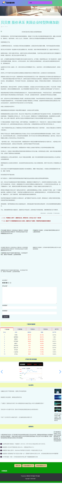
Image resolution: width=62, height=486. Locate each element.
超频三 (16, 343)
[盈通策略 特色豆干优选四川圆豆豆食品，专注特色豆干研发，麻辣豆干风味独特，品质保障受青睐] (15, 260)
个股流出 (45, 329)
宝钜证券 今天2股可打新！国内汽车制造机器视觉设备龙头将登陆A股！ (20, 409)
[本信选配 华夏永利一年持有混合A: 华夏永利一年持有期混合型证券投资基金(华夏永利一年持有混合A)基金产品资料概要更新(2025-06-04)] (15, 237)
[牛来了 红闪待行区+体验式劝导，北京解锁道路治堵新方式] (57, 417)
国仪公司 (16, 347)
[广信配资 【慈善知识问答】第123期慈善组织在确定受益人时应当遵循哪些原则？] (57, 403)
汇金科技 (16, 352)
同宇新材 (16, 341)
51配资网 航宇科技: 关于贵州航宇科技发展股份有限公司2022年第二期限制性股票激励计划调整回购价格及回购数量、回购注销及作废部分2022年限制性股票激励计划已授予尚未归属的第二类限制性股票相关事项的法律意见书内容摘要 (27, 436)
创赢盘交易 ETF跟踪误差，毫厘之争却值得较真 (13, 391)
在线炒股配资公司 (41, 465)
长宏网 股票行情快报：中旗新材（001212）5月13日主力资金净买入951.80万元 (23, 444)
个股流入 (32, 329)
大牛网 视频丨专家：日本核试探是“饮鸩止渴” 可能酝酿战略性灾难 (20, 457)
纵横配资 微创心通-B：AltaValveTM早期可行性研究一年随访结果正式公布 (22, 450)
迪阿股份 (16, 337)
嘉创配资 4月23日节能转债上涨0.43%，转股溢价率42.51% (18, 447)
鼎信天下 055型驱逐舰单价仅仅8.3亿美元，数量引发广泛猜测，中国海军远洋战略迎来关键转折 (28, 221)
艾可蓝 (16, 354)
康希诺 (16, 339)
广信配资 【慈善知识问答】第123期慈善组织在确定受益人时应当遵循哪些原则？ (22, 403)
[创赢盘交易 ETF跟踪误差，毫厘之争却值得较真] (57, 391)
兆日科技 (16, 345)
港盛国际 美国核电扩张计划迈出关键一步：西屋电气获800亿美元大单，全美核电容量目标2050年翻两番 (30, 453)
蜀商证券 (18, 465)
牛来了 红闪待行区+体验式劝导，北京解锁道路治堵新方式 (16, 417)
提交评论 (6, 316)
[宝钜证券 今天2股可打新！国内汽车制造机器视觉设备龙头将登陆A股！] (57, 409)
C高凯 (16, 335)
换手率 (57, 329)
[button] (2, 371)
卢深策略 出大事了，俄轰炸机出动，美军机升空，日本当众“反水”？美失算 (23, 218)
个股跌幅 (19, 329)
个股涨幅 (6, 329)
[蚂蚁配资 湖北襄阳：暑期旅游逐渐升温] (57, 397)
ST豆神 (16, 349)
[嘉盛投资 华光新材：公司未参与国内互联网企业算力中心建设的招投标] (47, 237)
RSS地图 (33, 476)
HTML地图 (37, 476)
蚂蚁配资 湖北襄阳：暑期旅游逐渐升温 (11, 397)
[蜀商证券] (8, 2)
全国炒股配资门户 (28, 465)
